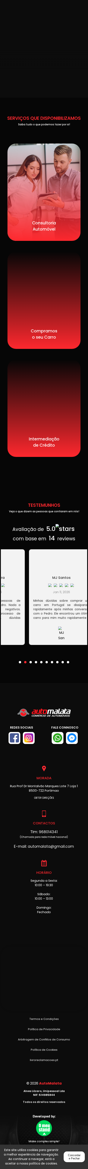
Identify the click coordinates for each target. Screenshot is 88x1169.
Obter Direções (44, 798)
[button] (20, 659)
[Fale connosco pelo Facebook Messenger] (72, 738)
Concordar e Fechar (74, 1157)
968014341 (48, 831)
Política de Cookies (44, 1050)
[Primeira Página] (44, 715)
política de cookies (43, 1163)
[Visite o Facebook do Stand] (14, 738)
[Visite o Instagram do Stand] (29, 738)
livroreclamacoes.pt (44, 1060)
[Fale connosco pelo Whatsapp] (57, 738)
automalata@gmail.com (51, 846)
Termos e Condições (44, 1019)
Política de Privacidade (44, 1029)
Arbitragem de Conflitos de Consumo (44, 1039)
